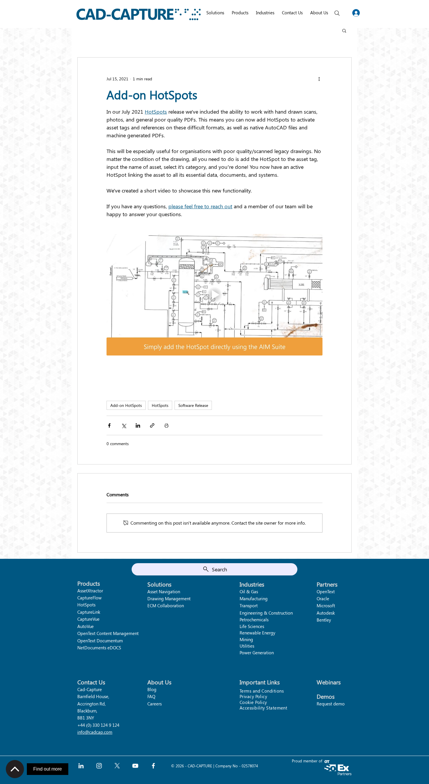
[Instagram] (99, 765)
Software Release (193, 405)
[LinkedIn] (81, 765)
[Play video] (214, 294)
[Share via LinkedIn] (138, 425)
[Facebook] (153, 765)
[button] (344, 30)
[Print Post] (166, 425)
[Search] (337, 13)
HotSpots (160, 405)
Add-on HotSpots (126, 405)
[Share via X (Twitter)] (123, 425)
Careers (154, 704)
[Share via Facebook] (109, 425)
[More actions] (318, 78)
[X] (117, 765)
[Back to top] (15, 769)
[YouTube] (135, 765)
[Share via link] (152, 425)
